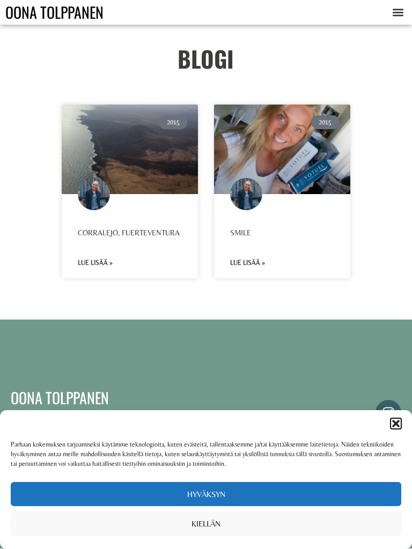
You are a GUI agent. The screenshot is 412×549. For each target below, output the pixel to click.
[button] (396, 423)
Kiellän (206, 523)
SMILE (240, 232)
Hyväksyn (206, 494)
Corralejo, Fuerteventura (129, 232)
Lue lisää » (95, 262)
